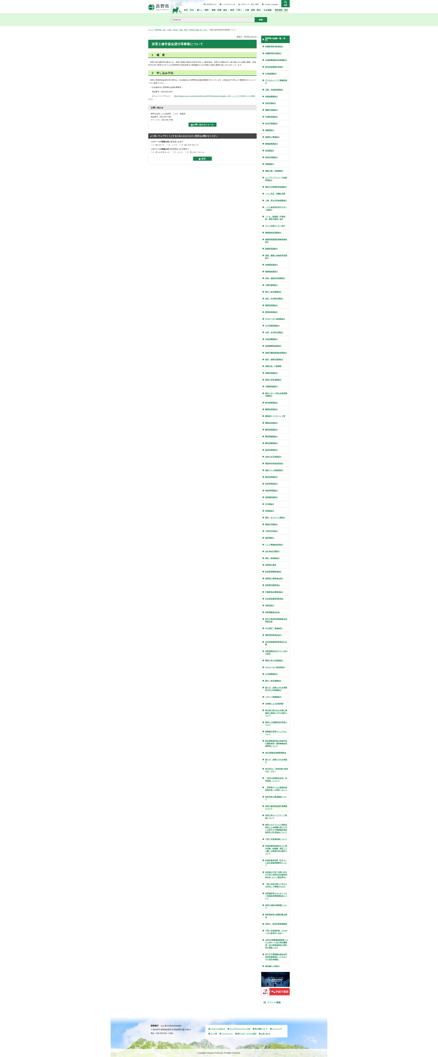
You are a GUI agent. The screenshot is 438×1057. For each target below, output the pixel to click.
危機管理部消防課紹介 (274, 46)
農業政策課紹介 (271, 409)
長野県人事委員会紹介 (274, 578)
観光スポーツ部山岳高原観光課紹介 (276, 394)
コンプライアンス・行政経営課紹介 (276, 179)
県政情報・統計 (160, 30)
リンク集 (214, 1034)
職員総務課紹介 (271, 144)
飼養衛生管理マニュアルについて (276, 733)
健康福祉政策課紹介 (273, 233)
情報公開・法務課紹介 (274, 171)
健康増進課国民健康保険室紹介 (276, 240)
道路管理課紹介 (271, 491)
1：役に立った (159, 145)
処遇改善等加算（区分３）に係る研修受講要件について (276, 862)
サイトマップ (277, 1029)
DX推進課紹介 (271, 74)
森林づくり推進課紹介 (274, 470)
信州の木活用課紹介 (273, 457)
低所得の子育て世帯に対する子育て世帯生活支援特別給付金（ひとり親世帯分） (276, 874)
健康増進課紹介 (271, 272)
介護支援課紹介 (271, 285)
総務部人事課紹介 (272, 137)
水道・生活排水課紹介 (274, 332)
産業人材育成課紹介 (273, 380)
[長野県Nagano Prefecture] (158, 7)
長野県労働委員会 (272, 585)
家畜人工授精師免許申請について (276, 723)
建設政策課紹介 (271, 477)
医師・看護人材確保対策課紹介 (276, 257)
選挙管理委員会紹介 (273, 635)
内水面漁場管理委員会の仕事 (276, 643)
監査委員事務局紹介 (273, 572)
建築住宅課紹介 (271, 524)
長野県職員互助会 (272, 612)
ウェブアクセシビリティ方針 (239, 1029)
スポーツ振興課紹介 (273, 697)
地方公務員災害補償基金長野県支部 (276, 620)
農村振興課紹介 (271, 443)
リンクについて (227, 1034)
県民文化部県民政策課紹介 (276, 187)
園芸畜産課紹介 (271, 430)
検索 (285, 5)
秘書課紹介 (269, 130)
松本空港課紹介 (271, 123)
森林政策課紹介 (271, 450)
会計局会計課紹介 (272, 551)
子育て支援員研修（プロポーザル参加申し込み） (276, 932)
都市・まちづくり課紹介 (275, 518)
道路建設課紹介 (271, 497)
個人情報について (261, 1029)
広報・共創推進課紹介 (274, 90)
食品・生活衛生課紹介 (274, 299)
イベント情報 (274, 1002)
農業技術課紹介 (271, 423)
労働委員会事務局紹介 (274, 592)
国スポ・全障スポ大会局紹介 (276, 761)
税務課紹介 (269, 164)
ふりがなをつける (228, 4)
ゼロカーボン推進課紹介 (275, 319)
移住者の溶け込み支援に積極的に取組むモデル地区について (276, 712)
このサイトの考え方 (218, 1029)
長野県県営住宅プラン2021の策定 (276, 652)
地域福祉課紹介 (271, 265)
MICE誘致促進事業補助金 (275, 753)
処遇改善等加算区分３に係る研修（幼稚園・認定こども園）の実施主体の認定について (276, 850)
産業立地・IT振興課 (273, 366)
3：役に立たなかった (190, 145)
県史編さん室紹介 (272, 966)
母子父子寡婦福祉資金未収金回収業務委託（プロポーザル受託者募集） (276, 956)
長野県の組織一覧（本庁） (198, 30)
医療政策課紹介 (271, 249)
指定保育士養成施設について (276, 798)
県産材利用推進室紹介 (274, 463)
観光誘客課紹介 (271, 403)
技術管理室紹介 (271, 484)
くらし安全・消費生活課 (275, 194)
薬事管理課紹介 (271, 305)
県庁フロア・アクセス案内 (246, 1034)
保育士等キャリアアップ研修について (276, 816)
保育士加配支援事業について (276, 906)
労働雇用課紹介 (271, 386)
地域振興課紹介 (271, 96)
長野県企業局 (270, 565)
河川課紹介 (269, 504)
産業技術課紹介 (271, 373)
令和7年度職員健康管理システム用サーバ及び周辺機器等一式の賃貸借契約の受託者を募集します (276, 944)
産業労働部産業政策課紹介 (276, 353)
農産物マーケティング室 (275, 416)
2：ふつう (173, 145)
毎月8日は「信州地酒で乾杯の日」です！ (276, 770)
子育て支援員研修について (276, 839)
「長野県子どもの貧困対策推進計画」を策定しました (276, 789)
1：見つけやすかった (161, 152)
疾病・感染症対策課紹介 (275, 278)
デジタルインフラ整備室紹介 (276, 81)
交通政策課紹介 (271, 117)
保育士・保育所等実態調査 (276, 924)
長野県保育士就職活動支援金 (276, 916)
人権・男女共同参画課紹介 (276, 200)
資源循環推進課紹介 (273, 346)
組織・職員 (183, 30)
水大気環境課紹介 (272, 326)
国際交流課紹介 (271, 110)
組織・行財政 (172, 30)
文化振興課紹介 (271, 674)
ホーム (150, 30)
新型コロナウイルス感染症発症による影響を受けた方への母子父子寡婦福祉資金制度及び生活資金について (276, 828)
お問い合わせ (266, 1034)
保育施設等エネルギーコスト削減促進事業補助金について (276, 895)
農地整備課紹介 (271, 436)
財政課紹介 (269, 151)
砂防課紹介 (269, 511)
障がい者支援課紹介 (273, 292)
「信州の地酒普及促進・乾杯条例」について (276, 779)
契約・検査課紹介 (272, 558)
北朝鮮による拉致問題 (274, 704)
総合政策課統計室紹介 (274, 67)
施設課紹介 (269, 538)
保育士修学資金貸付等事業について (276, 807)
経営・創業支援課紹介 (274, 359)
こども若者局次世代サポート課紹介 (276, 208)
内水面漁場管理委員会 (274, 599)
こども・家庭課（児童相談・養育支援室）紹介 (275, 218)
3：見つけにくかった (196, 152)
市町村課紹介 (270, 103)
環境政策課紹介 (271, 312)
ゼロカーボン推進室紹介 (275, 667)
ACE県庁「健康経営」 (274, 628)
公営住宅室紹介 (271, 531)
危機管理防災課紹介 (273, 53)
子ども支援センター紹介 (275, 226)
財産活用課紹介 (271, 157)
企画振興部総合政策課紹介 (276, 60)
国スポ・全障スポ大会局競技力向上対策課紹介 (276, 689)
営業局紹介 (269, 605)
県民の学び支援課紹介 (274, 660)
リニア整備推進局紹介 (274, 545)
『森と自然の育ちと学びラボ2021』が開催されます (276, 885)
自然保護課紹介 (271, 339)
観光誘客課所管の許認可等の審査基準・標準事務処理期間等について (276, 743)
